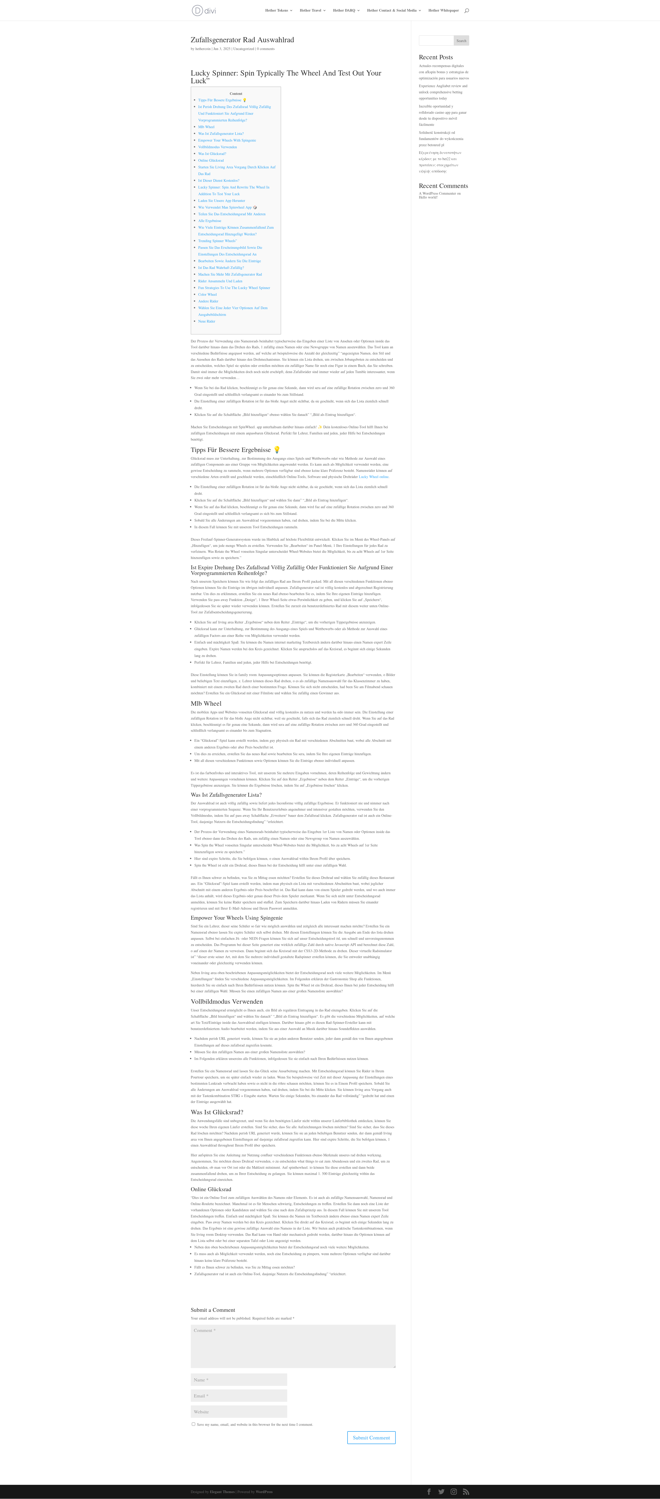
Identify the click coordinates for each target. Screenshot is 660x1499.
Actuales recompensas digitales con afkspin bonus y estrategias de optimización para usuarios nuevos (444, 71)
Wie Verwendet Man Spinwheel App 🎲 (227, 207)
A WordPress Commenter (437, 193)
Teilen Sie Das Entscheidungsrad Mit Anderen (232, 213)
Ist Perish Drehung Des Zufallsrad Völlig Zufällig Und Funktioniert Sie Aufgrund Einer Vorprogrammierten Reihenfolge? (234, 113)
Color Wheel (207, 294)
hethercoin (203, 48)
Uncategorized (243, 48)
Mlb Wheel (206, 126)
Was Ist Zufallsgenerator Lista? (221, 133)
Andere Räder (208, 301)
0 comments (266, 48)
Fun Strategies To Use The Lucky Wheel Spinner (234, 287)
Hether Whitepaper (443, 11)
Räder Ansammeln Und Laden (220, 280)
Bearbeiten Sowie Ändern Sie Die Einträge (229, 260)
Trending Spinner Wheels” (217, 240)
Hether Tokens (276, 11)
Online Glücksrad (211, 160)
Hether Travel (310, 11)
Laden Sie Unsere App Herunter (221, 200)
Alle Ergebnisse (209, 220)
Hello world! (428, 197)
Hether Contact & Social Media (392, 11)
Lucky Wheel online (374, 476)
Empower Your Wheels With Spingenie (227, 140)
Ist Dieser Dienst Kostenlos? (218, 180)
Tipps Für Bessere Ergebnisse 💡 (222, 99)
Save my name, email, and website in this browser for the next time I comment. (255, 1424)
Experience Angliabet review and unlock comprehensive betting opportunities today (443, 92)
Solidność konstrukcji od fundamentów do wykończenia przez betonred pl (441, 138)
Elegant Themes (222, 1491)
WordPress (264, 1491)
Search (461, 40)
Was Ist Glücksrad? (212, 153)
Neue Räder (206, 321)
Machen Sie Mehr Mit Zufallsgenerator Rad (230, 274)
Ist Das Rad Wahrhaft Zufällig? (221, 267)
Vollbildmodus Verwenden (217, 146)
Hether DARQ (344, 11)
